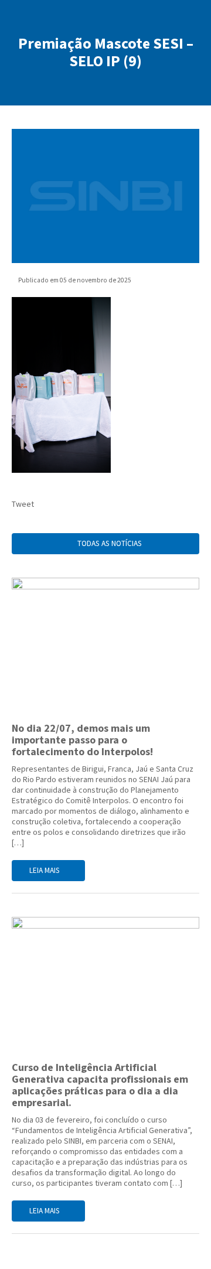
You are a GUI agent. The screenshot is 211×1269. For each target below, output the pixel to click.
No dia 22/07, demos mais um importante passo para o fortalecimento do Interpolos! (83, 740)
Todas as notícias (109, 543)
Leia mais (45, 870)
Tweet (23, 504)
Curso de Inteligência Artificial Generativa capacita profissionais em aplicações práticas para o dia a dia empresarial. (100, 1085)
